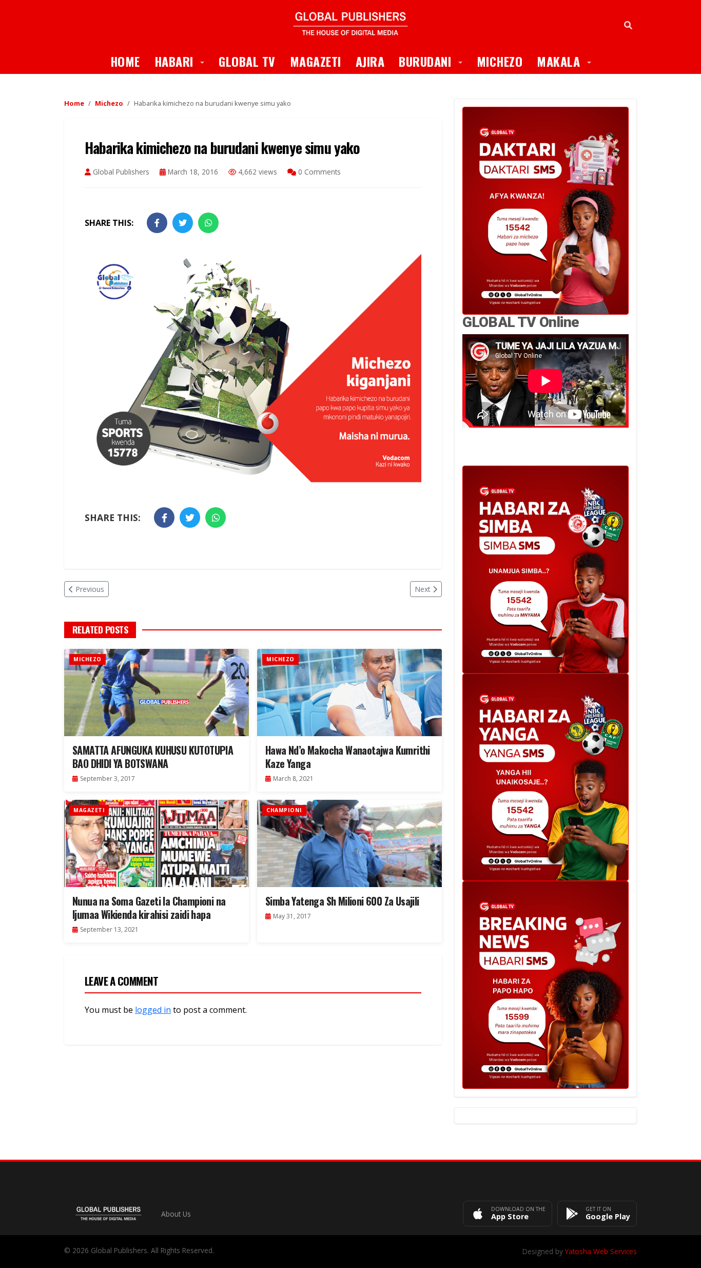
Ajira (370, 61)
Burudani (434, 60)
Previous (89, 589)
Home (125, 61)
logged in (153, 1009)
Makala (567, 60)
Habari (183, 60)
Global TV (247, 61)
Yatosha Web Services (601, 1251)
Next (423, 589)
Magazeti (315, 61)
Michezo (500, 61)
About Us (176, 1214)
